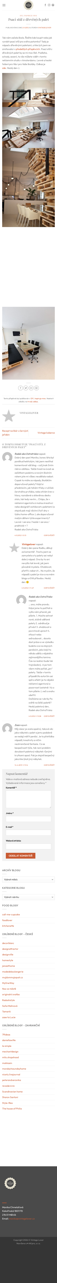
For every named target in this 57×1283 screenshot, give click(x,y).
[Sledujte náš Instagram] (49, 5)
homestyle (7, 960)
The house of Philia (12, 1108)
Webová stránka (13, 840)
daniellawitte (9, 1040)
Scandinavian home (12, 1091)
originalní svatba (11, 994)
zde (4, 67)
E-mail (9, 827)
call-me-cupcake (11, 914)
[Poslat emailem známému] (31, 388)
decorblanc (8, 943)
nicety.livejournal (11, 1074)
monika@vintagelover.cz (22, 1218)
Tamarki (6, 1011)
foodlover (7, 920)
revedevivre (8, 1085)
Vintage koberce (46, 432)
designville (7, 954)
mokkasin (7, 1063)
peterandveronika (11, 1080)
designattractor (10, 948)
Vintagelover (44, 28)
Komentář (11, 787)
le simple (6, 1045)
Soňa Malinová (9, 1005)
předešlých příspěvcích (28, 49)
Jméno (10, 813)
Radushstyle (8, 1000)
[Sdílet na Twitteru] (25, 388)
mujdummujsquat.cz (12, 977)
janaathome (8, 965)
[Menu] (4, 5)
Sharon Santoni (10, 1097)
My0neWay (8, 982)
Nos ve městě (9, 988)
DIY (21, 15)
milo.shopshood (10, 1057)
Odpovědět (49, 535)
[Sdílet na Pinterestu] (36, 388)
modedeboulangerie (12, 971)
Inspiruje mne (30, 15)
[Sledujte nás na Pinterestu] (53, 5)
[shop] (16, 1134)
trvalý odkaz (33, 401)
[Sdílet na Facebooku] (20, 388)
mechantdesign (10, 1051)
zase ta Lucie (8, 1017)
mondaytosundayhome (14, 1068)
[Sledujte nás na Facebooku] (45, 5)
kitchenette (8, 925)
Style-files (7, 1102)
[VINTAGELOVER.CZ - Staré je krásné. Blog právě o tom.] (28, 5)
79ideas (6, 1034)
